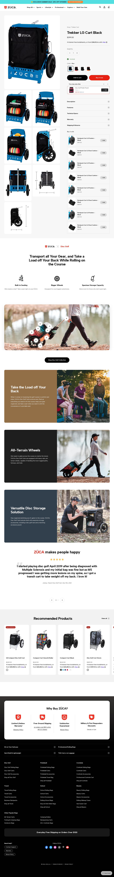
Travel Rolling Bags (10, 794)
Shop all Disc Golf (10, 781)
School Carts (44, 797)
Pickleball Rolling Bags (47, 771)
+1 (70, 673)
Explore (70, 11)
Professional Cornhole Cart (85, 781)
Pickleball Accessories (47, 777)
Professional (59, 11)
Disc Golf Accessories (11, 777)
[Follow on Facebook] (46, 852)
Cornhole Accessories (84, 777)
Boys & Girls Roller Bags (48, 807)
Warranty (8, 854)
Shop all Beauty (81, 810)
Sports (39, 11)
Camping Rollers (45, 820)
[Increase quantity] (77, 56)
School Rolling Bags (46, 794)
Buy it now (99, 81)
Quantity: (70, 52)
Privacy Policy (69, 867)
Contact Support (11, 850)
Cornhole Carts (81, 774)
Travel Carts (8, 797)
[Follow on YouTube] (67, 852)
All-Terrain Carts (9, 820)
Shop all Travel (8, 807)
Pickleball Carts (45, 774)
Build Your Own (82, 11)
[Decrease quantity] (69, 56)
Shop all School (45, 810)
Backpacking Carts (46, 823)
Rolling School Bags (46, 804)
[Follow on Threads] (59, 852)
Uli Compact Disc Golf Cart (15, 661)
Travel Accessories (10, 800)
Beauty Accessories (83, 800)
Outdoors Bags (9, 826)
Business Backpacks (10, 804)
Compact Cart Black (67, 661)
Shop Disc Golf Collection (57, 363)
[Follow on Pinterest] (63, 850)
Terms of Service (58, 867)
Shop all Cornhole (82, 784)
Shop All (30, 11)
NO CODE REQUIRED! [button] (75, 2)
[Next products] (108, 87)
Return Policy (64, 733)
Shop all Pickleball (45, 784)
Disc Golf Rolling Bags (11, 771)
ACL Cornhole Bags (46, 826)
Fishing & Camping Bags (12, 823)
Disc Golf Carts (9, 774)
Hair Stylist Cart (82, 807)
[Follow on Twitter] (50, 852)
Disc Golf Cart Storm (94, 661)
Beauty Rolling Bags (83, 794)
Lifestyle (48, 11)
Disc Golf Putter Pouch (82, 91)
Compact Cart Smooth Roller (43, 661)
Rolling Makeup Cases (83, 804)
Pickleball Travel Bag (46, 781)
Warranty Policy (18, 733)
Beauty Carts (81, 797)
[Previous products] (104, 87)
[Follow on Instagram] (55, 852)
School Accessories (46, 800)
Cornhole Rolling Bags (84, 771)
